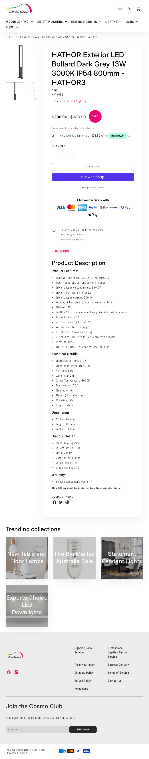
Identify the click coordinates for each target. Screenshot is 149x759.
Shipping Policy (84, 673)
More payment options (93, 187)
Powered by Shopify (17, 752)
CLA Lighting (79, 101)
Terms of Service (118, 673)
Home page (81, 689)
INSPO (10, 27)
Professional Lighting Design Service (118, 652)
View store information (72, 239)
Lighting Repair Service (84, 650)
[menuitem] (19, 22)
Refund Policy (82, 681)
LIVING (130, 22)
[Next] (38, 62)
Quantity (58, 146)
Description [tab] (60, 251)
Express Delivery (118, 665)
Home (9, 36)
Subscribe (83, 729)
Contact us (115, 681)
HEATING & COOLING (84, 22)
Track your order (84, 665)
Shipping (69, 128)
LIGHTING (111, 22)
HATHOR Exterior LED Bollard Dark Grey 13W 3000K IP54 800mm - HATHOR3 (56, 36)
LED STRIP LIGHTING (50, 22)
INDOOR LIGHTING (17, 22)
